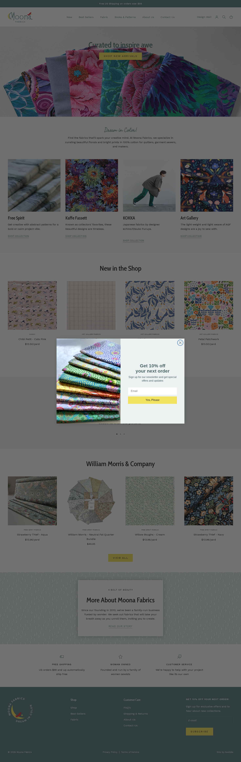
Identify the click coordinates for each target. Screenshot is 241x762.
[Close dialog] (180, 343)
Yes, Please (153, 400)
